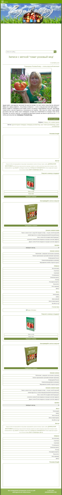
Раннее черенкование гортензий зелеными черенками (46, 255)
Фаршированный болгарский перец (50, 235)
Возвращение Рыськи (54, 258)
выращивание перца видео (21, 164)
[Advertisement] (31, 146)
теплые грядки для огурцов (51, 167)
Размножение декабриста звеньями (50, 260)
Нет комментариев (54, 122)
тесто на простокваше (24, 169)
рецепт (17, 168)
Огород (45, 122)
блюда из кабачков (10, 164)
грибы (46, 164)
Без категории (55, 268)
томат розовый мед (55, 125)
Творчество (56, 284)
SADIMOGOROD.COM (50, 492)
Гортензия (56, 273)
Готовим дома (55, 275)
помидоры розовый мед (33, 124)
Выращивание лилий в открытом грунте (49, 262)
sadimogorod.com (17, 492)
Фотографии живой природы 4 (51, 237)
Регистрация (56, 294)
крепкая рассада (43, 166)
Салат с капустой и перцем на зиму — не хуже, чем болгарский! (44, 232)
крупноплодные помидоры (19, 124)
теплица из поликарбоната (37, 168)
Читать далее (53, 119)
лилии (48, 166)
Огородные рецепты (54, 281)
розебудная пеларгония (24, 167)
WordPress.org (55, 303)
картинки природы (26, 166)
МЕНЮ (6, 2)
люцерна (52, 166)
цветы (41, 169)
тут (57, 113)
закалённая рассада (17, 166)
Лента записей (55, 299)
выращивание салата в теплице (34, 164)
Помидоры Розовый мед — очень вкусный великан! (41, 66)
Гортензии (56, 270)
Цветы (57, 288)
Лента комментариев (54, 301)
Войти (57, 296)
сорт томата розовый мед (48, 124)
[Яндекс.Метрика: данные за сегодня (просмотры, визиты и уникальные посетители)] (31, 310)
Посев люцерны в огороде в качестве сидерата (47, 239)
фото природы (34, 169)
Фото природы (55, 286)
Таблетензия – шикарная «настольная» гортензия (47, 253)
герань (43, 164)
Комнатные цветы (54, 277)
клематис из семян (35, 166)
